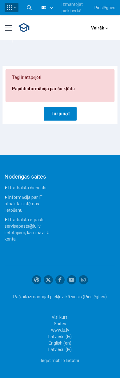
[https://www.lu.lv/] (36, 279)
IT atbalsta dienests (27, 187)
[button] (11, 7)
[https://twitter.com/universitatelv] (48, 279)
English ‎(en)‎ (60, 343)
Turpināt (60, 114)
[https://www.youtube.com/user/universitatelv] (71, 279)
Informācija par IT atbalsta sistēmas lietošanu (23, 204)
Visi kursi (60, 317)
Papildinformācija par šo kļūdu (43, 88)
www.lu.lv (60, 330)
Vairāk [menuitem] (97, 27)
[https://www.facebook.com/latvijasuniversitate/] (60, 279)
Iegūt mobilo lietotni (60, 360)
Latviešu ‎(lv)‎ (60, 336)
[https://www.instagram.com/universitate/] (83, 279)
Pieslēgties (104, 7)
